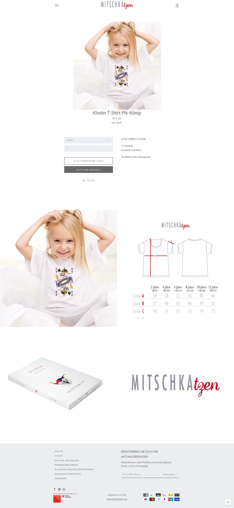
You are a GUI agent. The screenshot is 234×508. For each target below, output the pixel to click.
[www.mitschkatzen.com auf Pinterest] (59, 489)
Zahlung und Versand (67, 460)
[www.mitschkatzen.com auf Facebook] (54, 489)
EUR (57, 451)
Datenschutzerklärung (68, 474)
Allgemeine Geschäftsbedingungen (74, 469)
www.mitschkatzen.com (117, 499)
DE (61, 451)
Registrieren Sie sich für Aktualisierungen (139, 454)
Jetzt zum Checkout (88, 170)
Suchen (59, 456)
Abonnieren (169, 474)
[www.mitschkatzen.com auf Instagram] (64, 489)
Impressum (60, 478)
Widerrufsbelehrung (66, 465)
